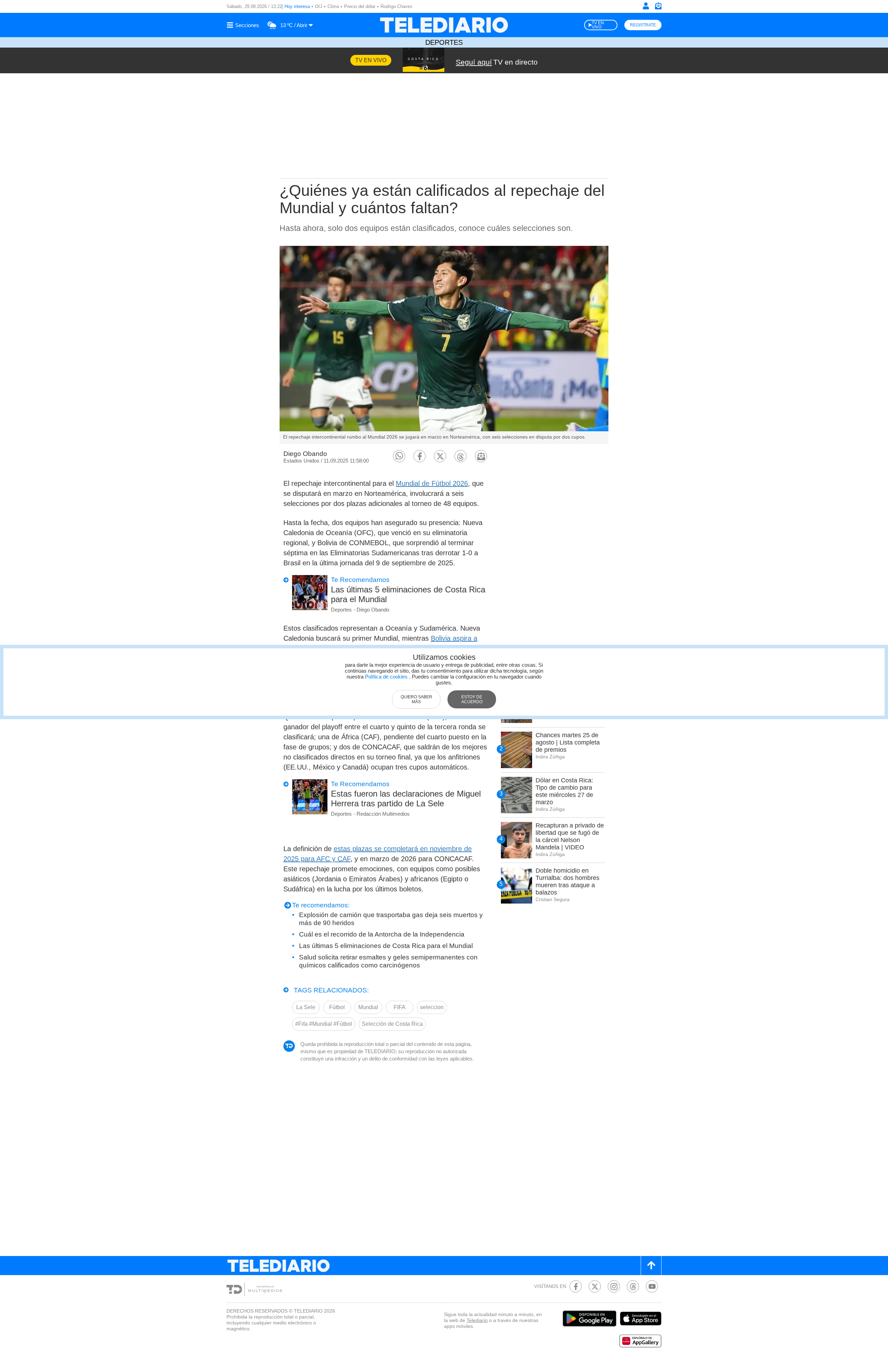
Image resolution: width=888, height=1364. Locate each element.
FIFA (399, 1007)
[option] (444, 345)
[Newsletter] (658, 7)
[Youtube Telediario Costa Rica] (652, 1286)
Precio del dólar (359, 6)
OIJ (318, 6)
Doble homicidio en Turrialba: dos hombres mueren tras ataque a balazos (567, 881)
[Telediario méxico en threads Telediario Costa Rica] (633, 1286)
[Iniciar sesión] (645, 5)
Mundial (368, 1007)
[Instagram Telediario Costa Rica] (614, 1286)
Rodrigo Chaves (396, 6)
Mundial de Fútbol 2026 (432, 483)
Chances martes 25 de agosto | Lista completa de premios (568, 742)
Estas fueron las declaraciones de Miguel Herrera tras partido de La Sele (406, 798)
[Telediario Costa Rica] (444, 25)
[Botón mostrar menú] (244, 25)
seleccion (432, 1007)
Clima (333, 6)
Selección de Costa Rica (392, 1024)
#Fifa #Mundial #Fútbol (323, 1024)
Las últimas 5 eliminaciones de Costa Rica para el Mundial (408, 594)
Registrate (643, 25)
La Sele (305, 1007)
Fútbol (337, 1007)
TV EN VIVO (598, 25)
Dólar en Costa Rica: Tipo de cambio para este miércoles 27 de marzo (564, 791)
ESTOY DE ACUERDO (472, 699)
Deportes (444, 42)
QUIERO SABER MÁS (416, 699)
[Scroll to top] (651, 1265)
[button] (399, 456)
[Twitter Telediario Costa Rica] (595, 1286)
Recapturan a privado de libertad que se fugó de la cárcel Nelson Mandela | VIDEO (570, 836)
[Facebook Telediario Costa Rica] (576, 1286)
